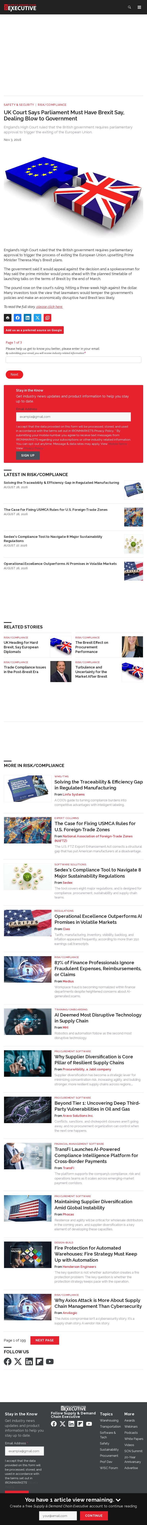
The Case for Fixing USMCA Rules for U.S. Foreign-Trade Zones (56, 510)
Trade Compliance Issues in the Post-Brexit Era (25, 669)
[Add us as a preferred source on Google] (47, 318)
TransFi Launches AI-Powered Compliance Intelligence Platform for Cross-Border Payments (96, 1155)
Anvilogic (70, 1313)
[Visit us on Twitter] (18, 1361)
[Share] (17, 318)
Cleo (66, 929)
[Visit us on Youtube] (50, 1361)
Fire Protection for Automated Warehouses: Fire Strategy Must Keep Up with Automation (96, 1254)
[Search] (129, 7)
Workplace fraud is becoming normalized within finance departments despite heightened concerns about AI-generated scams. (95, 991)
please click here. (49, 307)
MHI (65, 1027)
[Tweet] (37, 318)
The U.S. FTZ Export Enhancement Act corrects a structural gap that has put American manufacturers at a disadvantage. (98, 849)
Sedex (67, 882)
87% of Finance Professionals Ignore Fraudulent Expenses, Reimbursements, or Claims (98, 968)
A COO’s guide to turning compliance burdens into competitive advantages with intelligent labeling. (91, 802)
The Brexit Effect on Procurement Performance (91, 647)
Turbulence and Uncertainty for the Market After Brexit (91, 671)
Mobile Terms (117, 444)
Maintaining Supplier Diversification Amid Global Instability (93, 1204)
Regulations (64, 910)
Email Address (27, 409)
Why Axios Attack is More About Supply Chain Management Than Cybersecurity (98, 1303)
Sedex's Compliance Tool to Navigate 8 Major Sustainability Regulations (53, 539)
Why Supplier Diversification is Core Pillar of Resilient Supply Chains (94, 1059)
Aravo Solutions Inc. (78, 1116)
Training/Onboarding (71, 1009)
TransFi (68, 1168)
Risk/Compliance (52, 105)
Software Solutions (70, 864)
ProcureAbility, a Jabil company (87, 1069)
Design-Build (64, 1242)
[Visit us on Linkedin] (29, 1361)
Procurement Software (73, 1051)
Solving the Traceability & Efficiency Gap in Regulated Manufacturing (61, 482)
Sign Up (28, 455)
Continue (94, 1516)
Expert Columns (67, 818)
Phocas (68, 1214)
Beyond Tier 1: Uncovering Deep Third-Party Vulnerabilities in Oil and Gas (97, 1106)
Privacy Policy (33, 448)
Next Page (45, 1340)
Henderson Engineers (79, 1267)
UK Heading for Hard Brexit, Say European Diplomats (21, 647)
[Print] (7, 318)
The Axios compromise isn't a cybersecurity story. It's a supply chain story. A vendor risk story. (94, 1321)
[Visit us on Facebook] (7, 1361)
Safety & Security (19, 105)
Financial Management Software (79, 1143)
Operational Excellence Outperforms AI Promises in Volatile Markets (60, 564)
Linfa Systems (74, 794)
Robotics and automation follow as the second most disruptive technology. (93, 1035)
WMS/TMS (62, 776)
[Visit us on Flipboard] (39, 1361)
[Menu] (139, 7)
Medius (68, 981)
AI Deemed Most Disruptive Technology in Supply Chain (98, 1018)
